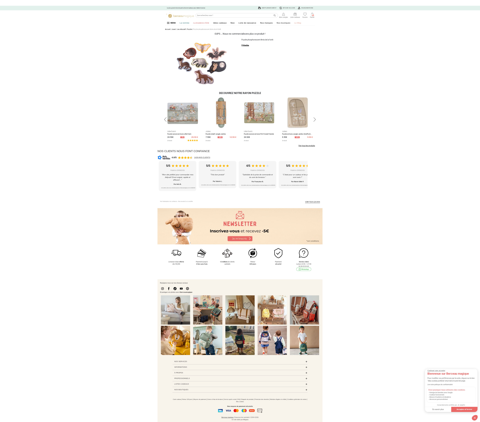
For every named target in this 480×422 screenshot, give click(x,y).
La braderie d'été (201, 23)
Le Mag (297, 23)
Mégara (245, 419)
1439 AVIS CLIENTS (202, 157)
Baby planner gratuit (269, 8)
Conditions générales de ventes (296, 399)
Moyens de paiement (200, 399)
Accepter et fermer (464, 409)
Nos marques (266, 23)
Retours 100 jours (288, 8)
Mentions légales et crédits (278, 399)
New (233, 23)
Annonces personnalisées (439, 399)
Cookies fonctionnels (437, 395)
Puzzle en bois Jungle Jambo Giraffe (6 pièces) (299, 134)
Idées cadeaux (220, 23)
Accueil (167, 29)
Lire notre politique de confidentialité (440, 384)
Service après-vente (230, 399)
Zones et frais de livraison (215, 399)
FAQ (239, 399)
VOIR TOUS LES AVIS (312, 202)
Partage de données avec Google (441, 392)
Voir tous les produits (306, 146)
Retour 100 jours (187, 399)
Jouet (174, 29)
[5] (192, 140)
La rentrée (184, 23)
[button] (475, 418)
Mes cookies (240, 401)
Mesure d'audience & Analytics (440, 397)
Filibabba (245, 45)
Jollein (208, 131)
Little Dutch (171, 131)
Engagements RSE (307, 8)
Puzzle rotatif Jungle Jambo (216, 134)
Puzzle (189, 29)
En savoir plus (438, 409)
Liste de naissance (247, 23)
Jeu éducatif (181, 29)
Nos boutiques (283, 23)
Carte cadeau (177, 399)
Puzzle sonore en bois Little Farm (179, 134)
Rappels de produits (247, 399)
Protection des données (262, 399)
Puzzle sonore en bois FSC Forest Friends (259, 134)
